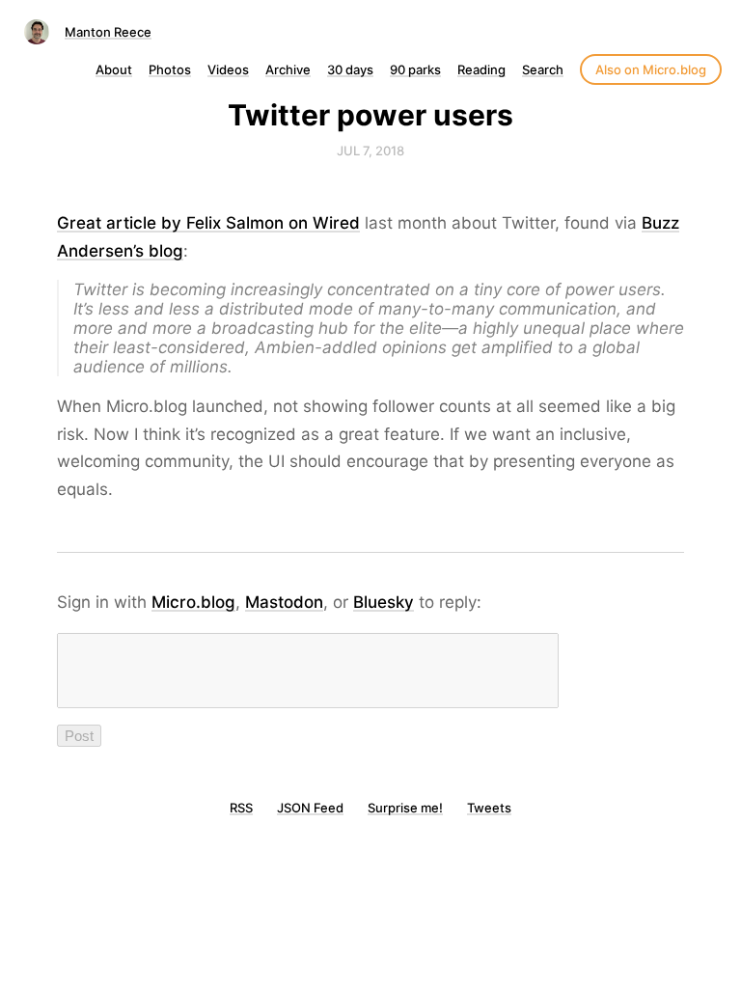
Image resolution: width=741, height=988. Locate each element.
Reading (481, 69)
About (114, 69)
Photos (170, 69)
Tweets (489, 807)
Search (542, 69)
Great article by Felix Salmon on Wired (208, 223)
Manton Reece (108, 32)
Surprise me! (405, 807)
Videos (228, 69)
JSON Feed (310, 807)
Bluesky (383, 602)
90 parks (415, 69)
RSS (241, 807)
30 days (350, 69)
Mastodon (284, 602)
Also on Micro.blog (650, 69)
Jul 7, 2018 (370, 150)
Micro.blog (193, 602)
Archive (288, 69)
